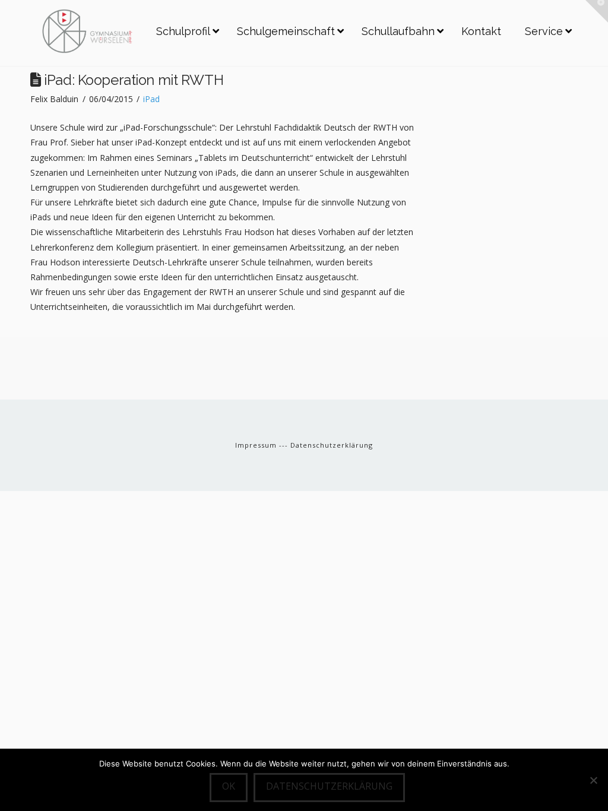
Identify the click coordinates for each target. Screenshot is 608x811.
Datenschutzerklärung (331, 445)
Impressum (257, 445)
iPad (151, 98)
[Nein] (593, 780)
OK (228, 786)
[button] (596, 11)
